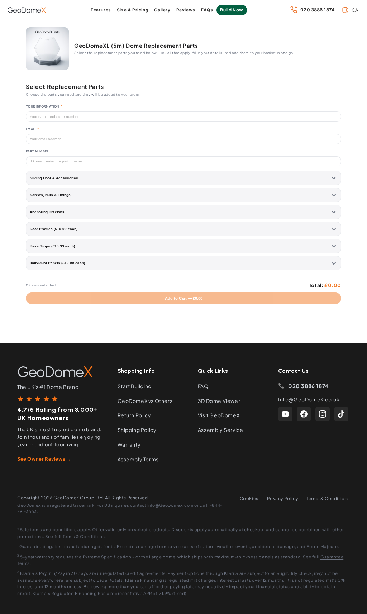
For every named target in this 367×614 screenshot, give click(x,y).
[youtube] (285, 414)
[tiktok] (341, 414)
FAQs (207, 10)
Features (101, 10)
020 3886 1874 (308, 385)
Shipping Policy (137, 430)
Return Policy (134, 415)
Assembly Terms (138, 459)
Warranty (129, 444)
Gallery (162, 10)
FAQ (203, 386)
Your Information (44, 106)
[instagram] (322, 414)
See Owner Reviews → (44, 459)
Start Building (135, 386)
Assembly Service (220, 430)
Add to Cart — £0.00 (183, 298)
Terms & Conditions (328, 498)
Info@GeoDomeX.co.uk (308, 399)
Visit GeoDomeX (218, 415)
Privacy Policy (282, 498)
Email (32, 129)
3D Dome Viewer (219, 401)
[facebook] (304, 414)
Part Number (37, 151)
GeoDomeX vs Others (145, 401)
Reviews (185, 10)
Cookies (249, 498)
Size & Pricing (132, 10)
